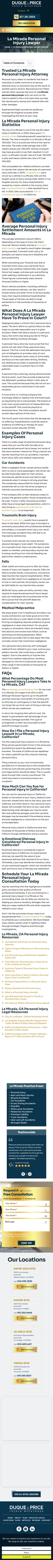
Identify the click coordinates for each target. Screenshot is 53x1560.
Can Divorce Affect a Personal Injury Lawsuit (27, 1003)
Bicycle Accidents (20, 1098)
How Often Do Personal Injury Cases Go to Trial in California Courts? (26, 963)
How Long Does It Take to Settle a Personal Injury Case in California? (26, 976)
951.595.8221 (24, 1375)
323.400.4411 (24, 1344)
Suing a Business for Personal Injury (23, 988)
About (18, 1518)
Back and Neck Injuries (22, 1095)
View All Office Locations (26, 1494)
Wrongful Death (19, 1122)
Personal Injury (18, 1092)
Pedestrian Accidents (21, 1111)
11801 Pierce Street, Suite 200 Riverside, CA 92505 (21, 1306)
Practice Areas (37, 1518)
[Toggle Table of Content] (28, 63)
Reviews (36, 1520)
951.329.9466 (24, 1312)
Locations (8, 1520)
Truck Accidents (19, 1117)
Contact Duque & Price (33, 916)
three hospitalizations (16, 188)
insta (25, 1529)
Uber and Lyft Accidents (23, 1120)
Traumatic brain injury (13, 520)
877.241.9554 (27, 17)
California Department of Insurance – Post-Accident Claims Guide (26, 1028)
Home (10, 1518)
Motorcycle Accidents (22, 1109)
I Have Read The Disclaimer (17, 1236)
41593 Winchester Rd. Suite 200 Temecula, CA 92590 (22, 1369)
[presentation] (23, 1174)
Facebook (19, 1529)
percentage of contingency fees (22, 689)
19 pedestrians (33, 172)
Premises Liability (20, 1114)
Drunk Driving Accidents (23, 1103)
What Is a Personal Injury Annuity (21, 992)
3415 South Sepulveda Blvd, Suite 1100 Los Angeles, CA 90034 (24, 1337)
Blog (17, 1520)
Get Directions (27, 1287)
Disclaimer (8, 1234)
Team (24, 1518)
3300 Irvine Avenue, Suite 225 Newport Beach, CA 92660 (24, 1274)
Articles (26, 1520)
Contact (46, 1520)
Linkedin (32, 1529)
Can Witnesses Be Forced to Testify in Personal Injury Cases (24, 997)
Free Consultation (26, 23)
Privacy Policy (21, 1234)
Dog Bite (15, 1106)
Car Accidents (18, 1100)
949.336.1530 (24, 1281)
